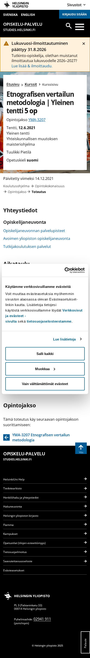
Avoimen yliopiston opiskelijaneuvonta (36, 238)
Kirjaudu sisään (74, 14)
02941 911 (42, 618)
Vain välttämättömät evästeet (45, 384)
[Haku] (68, 25)
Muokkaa (42, 369)
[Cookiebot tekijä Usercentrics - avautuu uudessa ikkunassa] (65, 270)
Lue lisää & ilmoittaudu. (32, 65)
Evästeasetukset (13, 570)
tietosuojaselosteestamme (49, 321)
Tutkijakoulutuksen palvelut (27, 246)
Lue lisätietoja (64, 339)
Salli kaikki (45, 354)
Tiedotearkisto (12, 488)
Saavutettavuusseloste (17, 561)
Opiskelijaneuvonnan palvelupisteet (34, 230)
